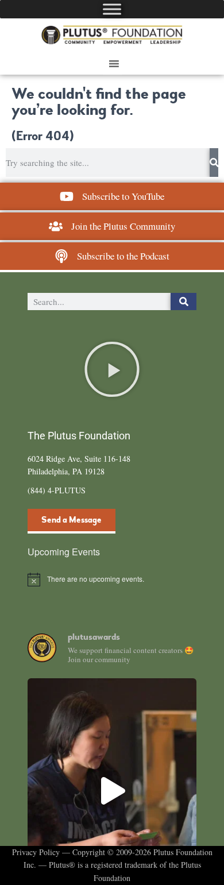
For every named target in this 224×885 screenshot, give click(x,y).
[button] (112, 369)
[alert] (112, 579)
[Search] (214, 162)
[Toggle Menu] (112, 8)
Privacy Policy (36, 852)
